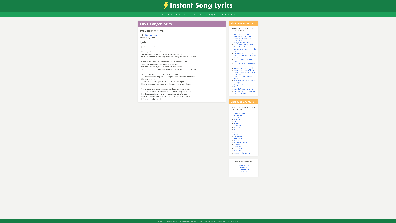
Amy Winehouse (239, 113)
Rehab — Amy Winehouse (242, 87)
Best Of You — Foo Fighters (243, 36)
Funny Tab (243, 172)
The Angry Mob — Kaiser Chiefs (244, 53)
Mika (235, 121)
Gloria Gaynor (238, 136)
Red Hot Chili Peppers (241, 143)
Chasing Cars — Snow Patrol (243, 68)
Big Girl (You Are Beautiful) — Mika (245, 70)
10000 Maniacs (151, 35)
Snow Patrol (238, 126)
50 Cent (236, 134)
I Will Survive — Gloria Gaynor (243, 45)
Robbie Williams (239, 151)
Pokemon (243, 167)
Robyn (236, 132)
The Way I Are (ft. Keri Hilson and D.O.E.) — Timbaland (244, 92)
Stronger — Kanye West (242, 85)
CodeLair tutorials (243, 170)
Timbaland (237, 147)
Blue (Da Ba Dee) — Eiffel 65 (243, 43)
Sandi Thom (238, 119)
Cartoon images (243, 174)
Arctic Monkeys (239, 138)
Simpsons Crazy (243, 165)
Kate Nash (237, 145)
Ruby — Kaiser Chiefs (241, 47)
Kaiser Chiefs (238, 115)
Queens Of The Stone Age (242, 153)
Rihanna (236, 130)
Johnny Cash (238, 149)
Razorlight (237, 140)
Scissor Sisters (238, 128)
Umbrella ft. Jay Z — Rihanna (243, 89)
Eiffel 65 (236, 124)
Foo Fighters (238, 117)
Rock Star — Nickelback (241, 34)
